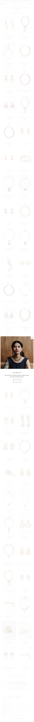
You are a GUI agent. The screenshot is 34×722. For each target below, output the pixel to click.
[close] (32, 337)
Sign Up (17, 380)
